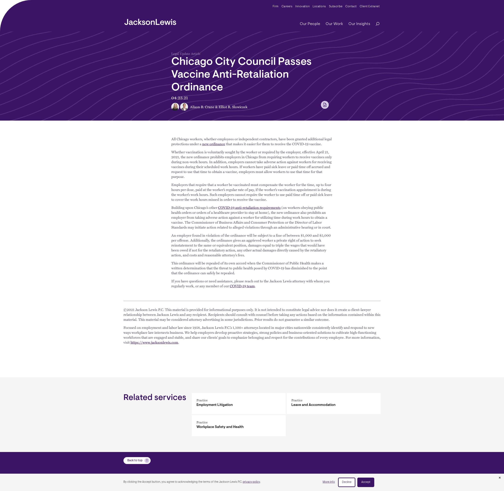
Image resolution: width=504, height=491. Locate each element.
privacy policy (251, 482)
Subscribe (336, 6)
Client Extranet (370, 6)
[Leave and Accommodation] (334, 403)
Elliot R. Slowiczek (233, 106)
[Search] (376, 24)
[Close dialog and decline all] (499, 478)
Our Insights (359, 24)
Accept (365, 482)
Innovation (302, 6)
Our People (310, 24)
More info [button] (329, 482)
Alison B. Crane (202, 106)
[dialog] (252, 482)
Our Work (334, 24)
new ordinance (213, 143)
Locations (319, 6)
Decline (346, 482)
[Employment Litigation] (239, 403)
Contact (351, 6)
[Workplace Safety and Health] (239, 425)
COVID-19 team (242, 285)
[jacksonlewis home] (150, 21)
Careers (287, 6)
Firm (276, 6)
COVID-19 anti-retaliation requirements (249, 207)
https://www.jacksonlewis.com (154, 342)
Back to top (135, 460)
